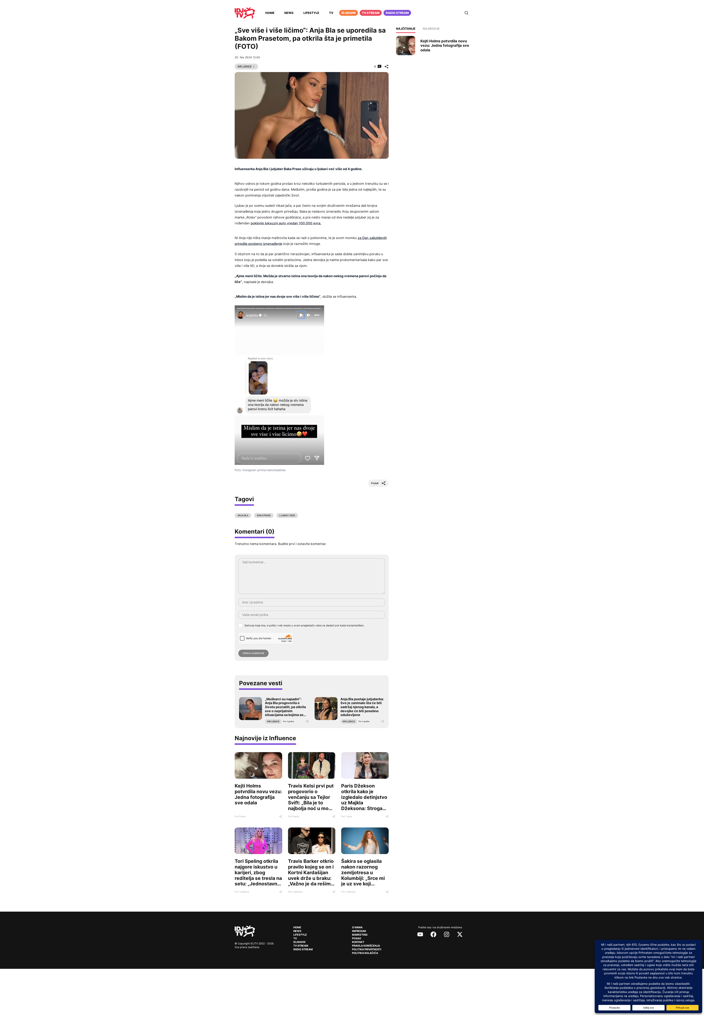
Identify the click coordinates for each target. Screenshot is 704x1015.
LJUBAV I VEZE (287, 515)
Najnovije (431, 28)
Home (269, 13)
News (289, 13)
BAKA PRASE (264, 515)
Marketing (360, 934)
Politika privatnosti (366, 949)
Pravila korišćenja (366, 945)
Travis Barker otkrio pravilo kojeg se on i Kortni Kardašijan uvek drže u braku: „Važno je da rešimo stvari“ (311, 875)
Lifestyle (311, 13)
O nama (357, 927)
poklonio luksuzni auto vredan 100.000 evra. (286, 223)
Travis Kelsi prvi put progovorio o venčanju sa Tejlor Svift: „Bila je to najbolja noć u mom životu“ (311, 800)
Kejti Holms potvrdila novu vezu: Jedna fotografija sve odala (258, 794)
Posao (356, 938)
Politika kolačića (365, 953)
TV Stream (371, 13)
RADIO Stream (303, 949)
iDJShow (348, 13)
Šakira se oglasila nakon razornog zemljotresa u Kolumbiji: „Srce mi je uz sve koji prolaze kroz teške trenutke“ (363, 878)
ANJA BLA (243, 515)
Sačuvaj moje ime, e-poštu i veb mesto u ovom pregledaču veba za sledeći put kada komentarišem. (304, 625)
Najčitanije (405, 28)
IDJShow (299, 942)
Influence (245, 66)
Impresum (359, 931)
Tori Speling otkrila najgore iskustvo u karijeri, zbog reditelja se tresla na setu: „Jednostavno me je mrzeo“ (258, 875)
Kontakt (358, 942)
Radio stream (397, 13)
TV (331, 13)
